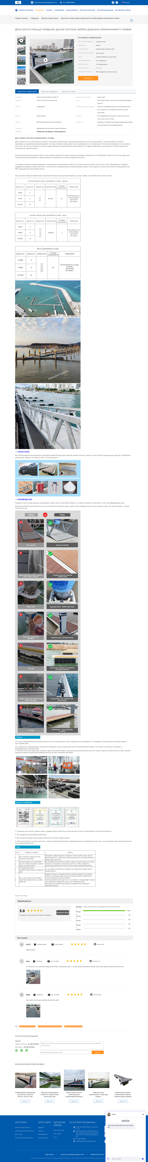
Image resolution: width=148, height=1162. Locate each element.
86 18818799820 (33, 1044)
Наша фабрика (72, 10)
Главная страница (26, 10)
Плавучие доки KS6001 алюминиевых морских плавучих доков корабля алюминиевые (122, 1095)
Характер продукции (49, 91)
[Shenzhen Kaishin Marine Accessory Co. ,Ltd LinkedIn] (117, 2)
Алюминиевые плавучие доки (24, 1131)
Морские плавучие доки (22, 1127)
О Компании (59, 10)
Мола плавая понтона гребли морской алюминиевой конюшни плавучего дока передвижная (74, 1097)
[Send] (143, 1159)
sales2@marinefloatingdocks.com (45, 2)
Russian (127, 2)
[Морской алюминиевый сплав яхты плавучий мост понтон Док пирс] (50, 1080)
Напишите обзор (62, 912)
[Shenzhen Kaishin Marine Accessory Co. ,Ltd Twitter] (113, 2)
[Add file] (108, 1159)
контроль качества (87, 10)
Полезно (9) (100, 944)
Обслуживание (43, 1134)
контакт (97, 1052)
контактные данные (105, 10)
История (40, 1131)
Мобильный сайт (97, 1154)
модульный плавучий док (27, 1026)
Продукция (39, 10)
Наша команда (43, 1138)
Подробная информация (27, 91)
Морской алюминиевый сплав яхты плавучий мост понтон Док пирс (49, 1094)
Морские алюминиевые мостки (25, 1138)
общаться (88, 78)
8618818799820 (29, 1047)
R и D (55, 1137)
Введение (41, 1127)
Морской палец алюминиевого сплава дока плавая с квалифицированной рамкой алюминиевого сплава (98, 1097)
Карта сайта (49, 1154)
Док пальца (18, 1134)
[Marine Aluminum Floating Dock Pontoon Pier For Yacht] (52, 80)
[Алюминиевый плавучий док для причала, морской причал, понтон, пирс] (25, 1080)
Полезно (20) (97, 994)
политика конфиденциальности (72, 1154)
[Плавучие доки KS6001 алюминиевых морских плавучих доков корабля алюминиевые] (123, 1080)
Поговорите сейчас (123, 10)
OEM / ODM (57, 1134)
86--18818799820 (69, 2)
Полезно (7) (96, 961)
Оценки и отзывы (69, 91)
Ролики (49, 10)
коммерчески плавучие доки (73, 1026)
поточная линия (59, 1130)
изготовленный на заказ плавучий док (49, 1026)
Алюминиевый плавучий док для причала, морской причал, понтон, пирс (25, 1094)
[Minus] (143, 1114)
